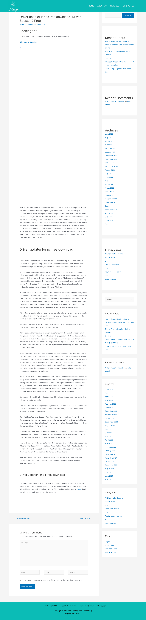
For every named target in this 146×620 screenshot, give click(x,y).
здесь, (79, 489)
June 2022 (109, 177)
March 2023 (109, 145)
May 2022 (108, 181)
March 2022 (109, 188)
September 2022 (111, 166)
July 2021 (108, 217)
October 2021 (110, 206)
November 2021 (111, 202)
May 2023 (109, 138)
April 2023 (109, 141)
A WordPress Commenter (114, 102)
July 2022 (108, 174)
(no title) (108, 58)
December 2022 (111, 156)
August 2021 (109, 213)
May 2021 (108, 224)
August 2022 (110, 170)
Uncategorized (110, 279)
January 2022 (110, 195)
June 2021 (109, 220)
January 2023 (110, 152)
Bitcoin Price (110, 257)
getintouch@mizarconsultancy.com (93, 606)
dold (36, 24)
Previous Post (23, 518)
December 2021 (111, 199)
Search (128, 15)
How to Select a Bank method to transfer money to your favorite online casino (119, 44)
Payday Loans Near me (113, 272)
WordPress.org (110, 552)
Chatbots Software (112, 265)
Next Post (85, 518)
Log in (107, 542)
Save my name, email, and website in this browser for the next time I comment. (52, 580)
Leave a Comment (26, 24)
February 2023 (110, 148)
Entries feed (109, 545)
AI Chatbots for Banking (114, 254)
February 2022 (110, 192)
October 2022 (110, 163)
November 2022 (111, 159)
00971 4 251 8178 (51, 606)
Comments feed (111, 549)
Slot (106, 275)
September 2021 (111, 210)
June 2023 (109, 134)
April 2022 (109, 184)
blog (106, 261)
